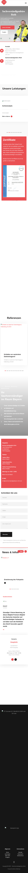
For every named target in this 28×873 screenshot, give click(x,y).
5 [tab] (15, 132)
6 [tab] (17, 132)
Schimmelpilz (7, 106)
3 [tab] (11, 132)
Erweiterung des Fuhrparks (13, 579)
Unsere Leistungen (6, 27)
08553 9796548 (6, 464)
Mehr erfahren (6, 116)
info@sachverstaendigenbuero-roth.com (12, 481)
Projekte (4, 32)
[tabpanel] (14, 571)
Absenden (5, 534)
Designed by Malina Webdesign (14, 868)
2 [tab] (9, 132)
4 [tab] (13, 132)
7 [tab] (18, 132)
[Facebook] (14, 862)
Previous (21, 551)
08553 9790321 (16, 49)
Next (25, 551)
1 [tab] (7, 132)
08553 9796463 (6, 468)
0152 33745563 (9, 474)
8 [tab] (20, 132)
